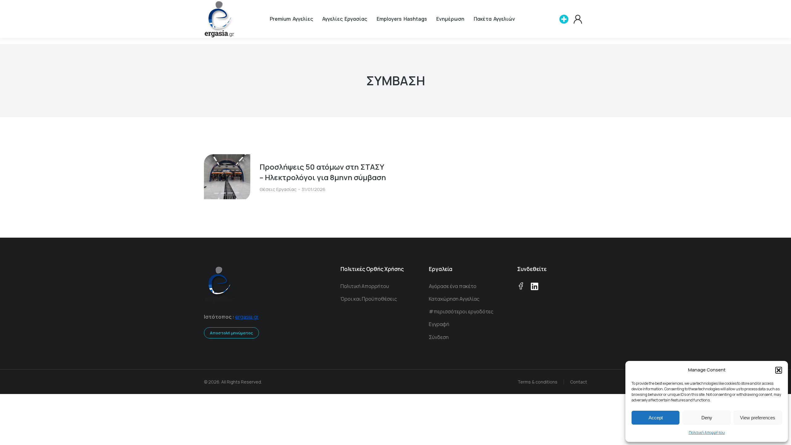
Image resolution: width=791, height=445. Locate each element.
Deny (706, 417)
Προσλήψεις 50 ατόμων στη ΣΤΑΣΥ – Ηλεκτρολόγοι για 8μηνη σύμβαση (323, 172)
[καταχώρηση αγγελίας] (564, 19)
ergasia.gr (247, 316)
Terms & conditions (537, 382)
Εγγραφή (439, 324)
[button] (779, 370)
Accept (656, 417)
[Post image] (227, 177)
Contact (578, 382)
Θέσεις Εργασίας (278, 189)
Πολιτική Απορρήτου (707, 432)
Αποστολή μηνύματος (231, 333)
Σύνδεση (439, 337)
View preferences (757, 417)
